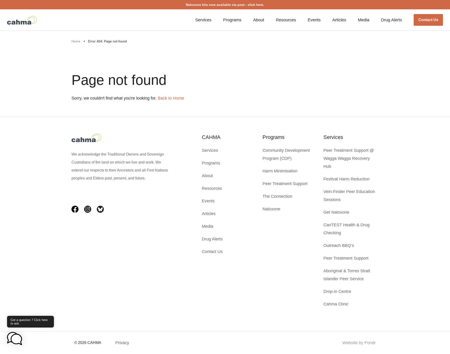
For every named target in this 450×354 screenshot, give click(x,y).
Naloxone (271, 209)
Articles (339, 20)
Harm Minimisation (279, 171)
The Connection (277, 196)
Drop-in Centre (337, 291)
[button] (14, 339)
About (258, 20)
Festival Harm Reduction (346, 179)
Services (203, 20)
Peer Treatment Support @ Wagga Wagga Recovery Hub (348, 158)
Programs (232, 20)
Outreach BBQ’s (338, 245)
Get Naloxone (336, 212)
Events (314, 20)
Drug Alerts (391, 20)
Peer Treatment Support (285, 183)
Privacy (122, 342)
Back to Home (171, 98)
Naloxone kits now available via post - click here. (225, 5)
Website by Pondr (359, 342)
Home (75, 41)
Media (363, 20)
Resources (286, 20)
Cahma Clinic (336, 304)
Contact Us (428, 20)
